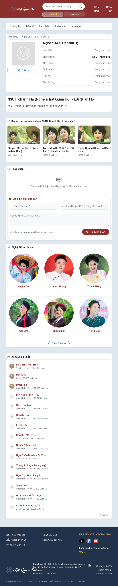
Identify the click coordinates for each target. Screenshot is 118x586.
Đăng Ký (109, 9)
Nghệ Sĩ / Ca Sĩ (50, 534)
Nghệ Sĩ (53, 14)
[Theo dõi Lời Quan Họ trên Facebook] (89, 541)
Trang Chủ (13, 37)
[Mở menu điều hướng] (7, 9)
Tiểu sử (30, 26)
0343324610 (50, 564)
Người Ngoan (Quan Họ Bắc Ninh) (93, 150)
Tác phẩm (44, 26)
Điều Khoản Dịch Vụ (16, 539)
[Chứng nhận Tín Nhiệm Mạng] (100, 569)
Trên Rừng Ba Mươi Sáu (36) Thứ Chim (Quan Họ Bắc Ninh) (59, 150)
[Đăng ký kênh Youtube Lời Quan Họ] (96, 541)
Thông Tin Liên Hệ (15, 544)
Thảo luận (60, 26)
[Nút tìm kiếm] (81, 6)
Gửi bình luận (97, 231)
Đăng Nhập (97, 9)
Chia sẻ (25, 70)
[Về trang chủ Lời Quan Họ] (22, 569)
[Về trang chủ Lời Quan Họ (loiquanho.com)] (23, 9)
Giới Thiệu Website (15, 534)
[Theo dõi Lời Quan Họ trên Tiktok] (82, 541)
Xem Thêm (58, 343)
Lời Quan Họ (50, 573)
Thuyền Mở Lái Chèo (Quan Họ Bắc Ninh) (23, 150)
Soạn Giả (74, 14)
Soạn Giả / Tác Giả (52, 539)
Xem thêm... (104, 515)
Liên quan (76, 26)
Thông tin (15, 26)
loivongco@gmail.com (74, 564)
